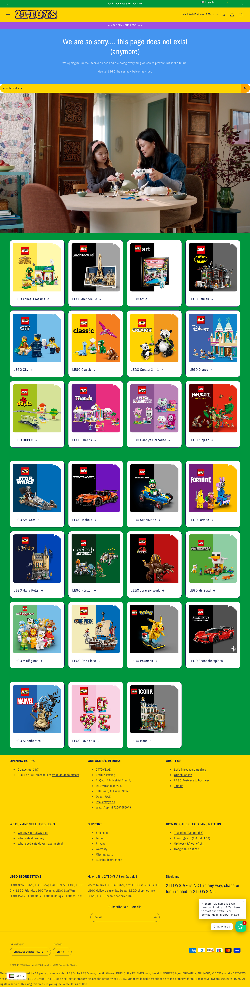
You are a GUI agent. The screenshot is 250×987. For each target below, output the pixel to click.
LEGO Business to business (192, 780)
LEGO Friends (82, 440)
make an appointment (65, 775)
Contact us (24, 769)
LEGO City (21, 369)
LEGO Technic (82, 520)
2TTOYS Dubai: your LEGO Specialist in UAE (37, 965)
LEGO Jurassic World (146, 590)
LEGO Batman (199, 299)
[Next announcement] (243, 3)
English (209, 2)
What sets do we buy (31, 838)
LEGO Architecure (84, 299)
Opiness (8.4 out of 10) (189, 843)
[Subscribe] (155, 917)
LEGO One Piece (84, 661)
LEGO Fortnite (199, 520)
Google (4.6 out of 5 (187, 849)
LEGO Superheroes (27, 740)
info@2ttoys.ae (105, 802)
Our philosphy (183, 775)
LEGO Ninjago (199, 440)
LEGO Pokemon (142, 661)
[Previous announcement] (7, 3)
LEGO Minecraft (200, 590)
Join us (178, 786)
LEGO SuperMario (143, 520)
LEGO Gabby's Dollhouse (148, 440)
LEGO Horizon (82, 590)
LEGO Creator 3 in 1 (145, 369)
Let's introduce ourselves (190, 769)
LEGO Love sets (83, 740)
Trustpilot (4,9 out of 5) (188, 833)
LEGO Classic (82, 369)
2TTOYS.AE (103, 769)
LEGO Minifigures (26, 661)
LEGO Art (137, 299)
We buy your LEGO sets (33, 833)
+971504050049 (121, 807)
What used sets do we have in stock (40, 843)
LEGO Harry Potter (27, 590)
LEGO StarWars (25, 520)
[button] (8, 14)
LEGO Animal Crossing (30, 299)
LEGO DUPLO (23, 440)
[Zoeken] (245, 88)
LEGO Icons (139, 740)
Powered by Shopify (68, 965)
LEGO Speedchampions (206, 661)
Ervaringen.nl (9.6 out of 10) (192, 838)
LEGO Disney (198, 369)
